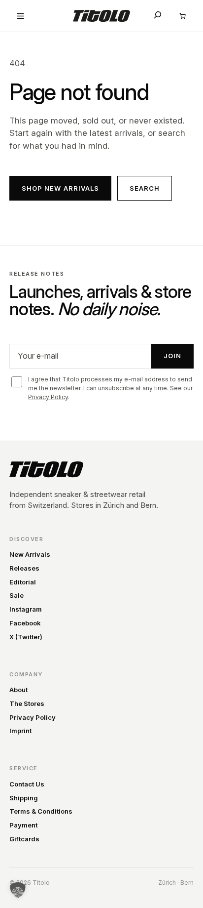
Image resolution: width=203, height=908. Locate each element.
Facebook (25, 623)
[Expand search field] (158, 15)
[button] (17, 890)
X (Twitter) (25, 637)
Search (145, 188)
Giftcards (24, 839)
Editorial (22, 582)
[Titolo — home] (46, 469)
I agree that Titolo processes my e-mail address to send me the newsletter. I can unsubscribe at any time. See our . (110, 388)
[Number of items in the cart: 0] (183, 16)
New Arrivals (29, 554)
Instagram (25, 609)
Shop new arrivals (60, 188)
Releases (24, 568)
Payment (23, 825)
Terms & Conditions (40, 811)
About (18, 690)
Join (172, 356)
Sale (16, 595)
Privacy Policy (48, 397)
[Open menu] (20, 16)
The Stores (26, 703)
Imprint (20, 731)
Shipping (23, 798)
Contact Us (26, 784)
